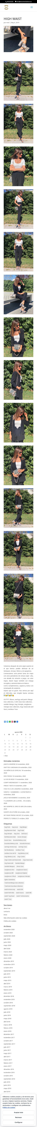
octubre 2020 (8, 933)
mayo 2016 (7, 1088)
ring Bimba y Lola (23, 853)
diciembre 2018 (9, 996)
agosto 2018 (8, 1009)
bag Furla (7, 827)
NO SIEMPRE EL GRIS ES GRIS (14, 806)
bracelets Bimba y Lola (11, 843)
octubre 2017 (8, 1041)
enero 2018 (7, 1031)
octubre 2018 (8, 1003)
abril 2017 (7, 1057)
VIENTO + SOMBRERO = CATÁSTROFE (17, 792)
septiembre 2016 (9, 1079)
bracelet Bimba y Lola (19, 840)
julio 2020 (7, 939)
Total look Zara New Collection (14, 886)
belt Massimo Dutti (10, 837)
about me (7, 908)
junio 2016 (7, 1085)
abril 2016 (7, 1092)
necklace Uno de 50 (10, 853)
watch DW (20, 889)
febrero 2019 (8, 990)
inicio (5, 915)
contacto (7, 911)
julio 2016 (7, 1082)
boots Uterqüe (22, 837)
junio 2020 (7, 942)
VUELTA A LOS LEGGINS (12, 789)
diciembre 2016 (9, 1069)
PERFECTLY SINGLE (10, 818)
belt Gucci (24, 833)
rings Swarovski (27, 860)
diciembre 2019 (9, 961)
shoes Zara (20, 866)
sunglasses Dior (9, 870)
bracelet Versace (25, 843)
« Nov (6, 756)
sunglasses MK (9, 873)
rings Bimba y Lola (10, 856)
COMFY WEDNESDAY (11, 782)
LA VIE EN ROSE (9, 779)
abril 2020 (7, 949)
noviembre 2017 (9, 1037)
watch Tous (8, 899)
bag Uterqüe (8, 833)
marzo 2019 (8, 987)
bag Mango (23, 827)
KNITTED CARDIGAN (11, 767)
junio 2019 (7, 977)
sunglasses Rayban (21, 873)
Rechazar (18, 1117)
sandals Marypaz (10, 866)
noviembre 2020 (9, 929)
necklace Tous (20, 850)
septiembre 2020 (9, 936)
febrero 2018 (8, 1028)
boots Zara (8, 840)
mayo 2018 (7, 1018)
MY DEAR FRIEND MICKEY (12, 815)
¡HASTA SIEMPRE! (9, 764)
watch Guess (20, 893)
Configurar (18, 1122)
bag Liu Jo (15, 827)
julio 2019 (7, 974)
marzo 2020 (8, 952)
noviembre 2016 (9, 1072)
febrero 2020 (8, 955)
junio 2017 (7, 1050)
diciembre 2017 (9, 1034)
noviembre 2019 (9, 964)
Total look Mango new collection (14, 883)
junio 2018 (7, 1015)
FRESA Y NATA (9, 786)
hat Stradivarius (9, 850)
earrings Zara (23, 847)
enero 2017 (7, 1066)
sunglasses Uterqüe (24, 876)
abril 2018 (7, 1022)
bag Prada (21, 830)
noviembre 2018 (9, 999)
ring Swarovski (9, 863)
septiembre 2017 (9, 1044)
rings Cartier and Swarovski (13, 860)
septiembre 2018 (9, 1006)
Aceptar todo (18, 1112)
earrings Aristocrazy (11, 847)
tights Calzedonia (10, 879)
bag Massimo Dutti (10, 830)
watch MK (28, 893)
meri (7, 23)
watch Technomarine (23, 896)
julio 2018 (7, 1012)
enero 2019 (7, 993)
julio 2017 (7, 1047)
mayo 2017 (7, 1053)
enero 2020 (7, 958)
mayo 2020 (7, 945)
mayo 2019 (7, 980)
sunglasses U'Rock (10, 876)
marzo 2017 (8, 1060)
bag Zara (17, 833)
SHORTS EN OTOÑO (11, 812)
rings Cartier (21, 856)
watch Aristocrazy (10, 889)
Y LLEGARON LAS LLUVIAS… (13, 801)
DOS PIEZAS (8, 776)
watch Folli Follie (9, 893)
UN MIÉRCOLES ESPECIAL (12, 770)
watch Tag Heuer (9, 896)
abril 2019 (7, 983)
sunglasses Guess (21, 870)
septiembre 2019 (9, 971)
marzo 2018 (8, 1025)
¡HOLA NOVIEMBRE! (10, 798)
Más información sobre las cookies (15, 918)
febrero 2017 (8, 1063)
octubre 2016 (8, 1076)
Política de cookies (10, 921)
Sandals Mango (19, 863)
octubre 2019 (8, 968)
